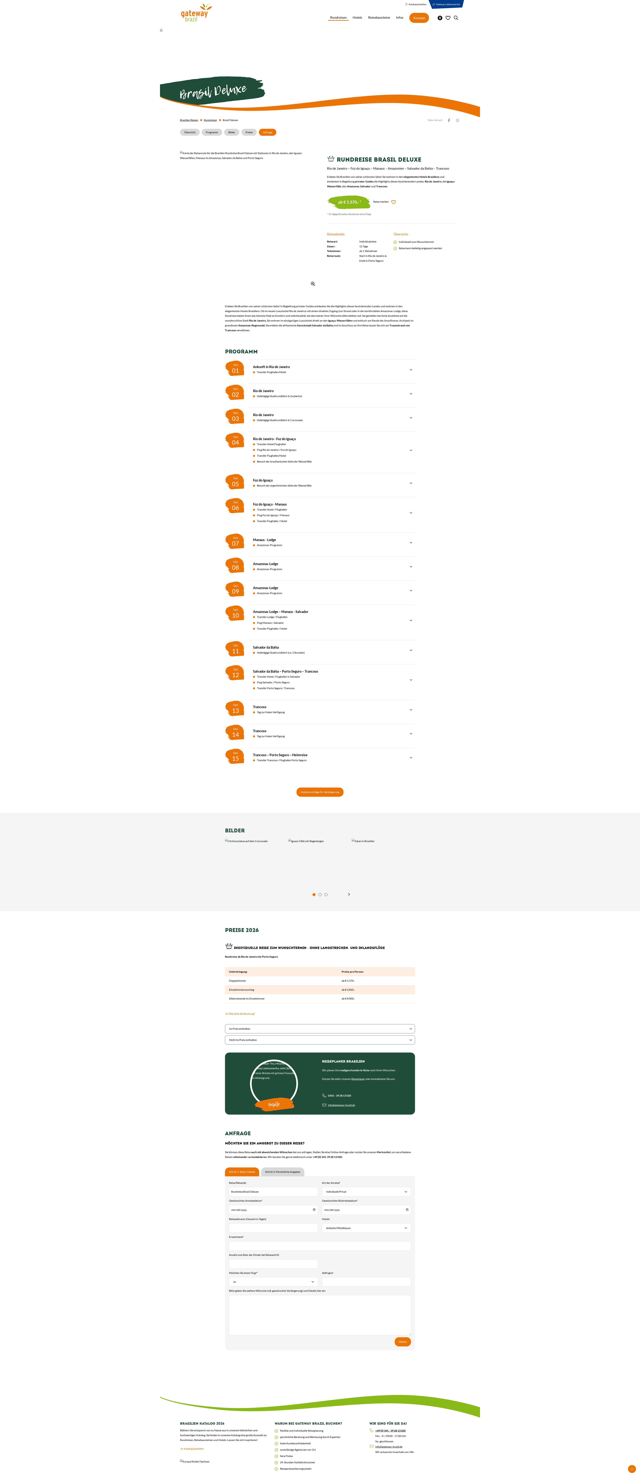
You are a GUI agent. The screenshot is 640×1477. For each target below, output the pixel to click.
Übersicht (190, 132)
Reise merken (381, 201)
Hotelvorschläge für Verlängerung (320, 792)
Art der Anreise (331, 1182)
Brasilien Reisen (189, 120)
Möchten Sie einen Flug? (243, 1272)
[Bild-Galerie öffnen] (248, 219)
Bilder (231, 132)
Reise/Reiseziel (237, 1182)
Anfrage (267, 132)
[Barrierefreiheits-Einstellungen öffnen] (440, 18)
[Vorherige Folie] (291, 894)
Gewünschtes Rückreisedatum (340, 1200)
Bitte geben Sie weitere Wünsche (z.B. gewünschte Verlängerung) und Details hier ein (277, 1290)
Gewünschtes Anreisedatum (245, 1200)
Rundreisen (210, 120)
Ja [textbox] (234, 1281)
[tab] (314, 894)
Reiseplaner (358, 1078)
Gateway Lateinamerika (447, 4)
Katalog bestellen (417, 4)
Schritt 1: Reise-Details (242, 1171)
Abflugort (327, 1272)
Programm (212, 132)
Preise (249, 132)
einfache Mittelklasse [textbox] (338, 1227)
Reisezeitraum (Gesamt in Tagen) (247, 1218)
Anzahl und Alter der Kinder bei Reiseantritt (254, 1254)
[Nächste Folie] (349, 894)
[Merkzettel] (448, 18)
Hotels (326, 1218)
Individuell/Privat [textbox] (336, 1191)
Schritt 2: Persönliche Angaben (282, 1171)
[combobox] (366, 1191)
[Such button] (456, 18)
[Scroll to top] (632, 1469)
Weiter (403, 1341)
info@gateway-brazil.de (341, 1105)
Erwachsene (236, 1236)
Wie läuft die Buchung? (258, 1013)
